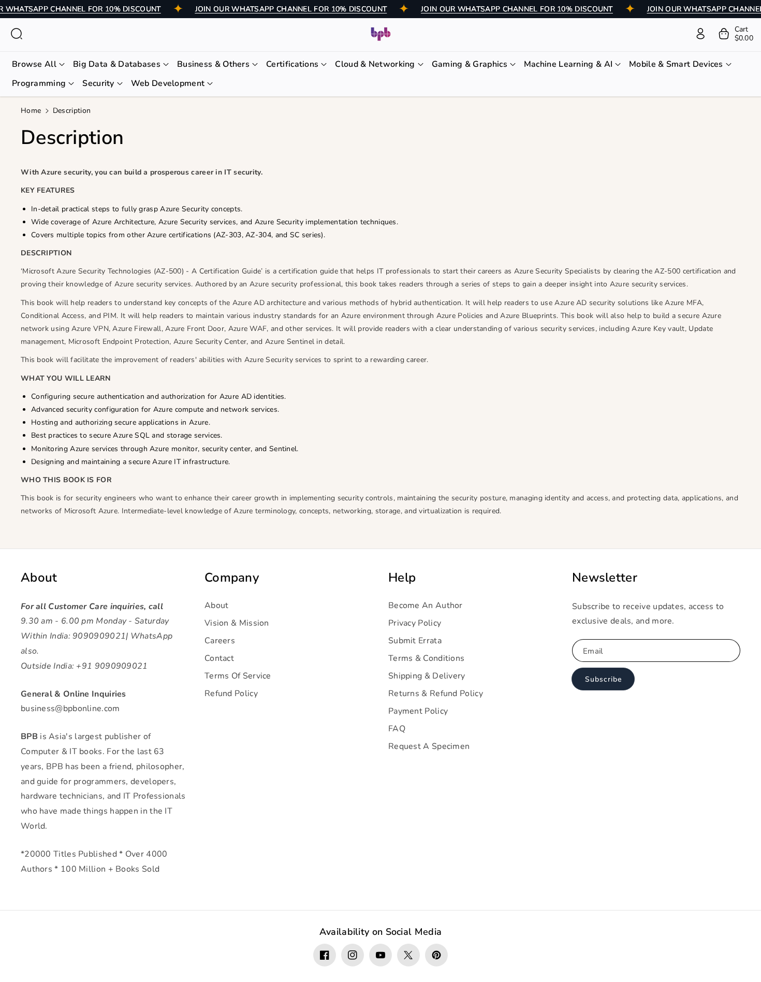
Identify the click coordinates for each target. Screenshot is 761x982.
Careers (219, 640)
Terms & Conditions (426, 658)
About (39, 578)
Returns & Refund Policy (435, 693)
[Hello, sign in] (700, 33)
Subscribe (603, 679)
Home (31, 110)
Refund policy (231, 693)
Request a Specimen (429, 746)
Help (402, 578)
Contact (219, 658)
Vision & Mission (236, 623)
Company (231, 578)
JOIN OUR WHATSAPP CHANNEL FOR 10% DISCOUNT (291, 9)
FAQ (396, 728)
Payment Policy (418, 711)
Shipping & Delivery (426, 676)
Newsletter (604, 578)
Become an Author (425, 605)
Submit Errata (415, 640)
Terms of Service (237, 676)
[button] (16, 33)
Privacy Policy (414, 623)
